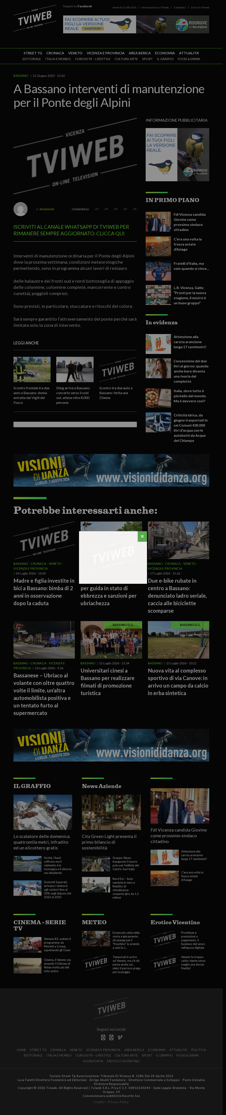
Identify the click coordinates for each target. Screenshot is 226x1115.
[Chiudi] (142, 536)
